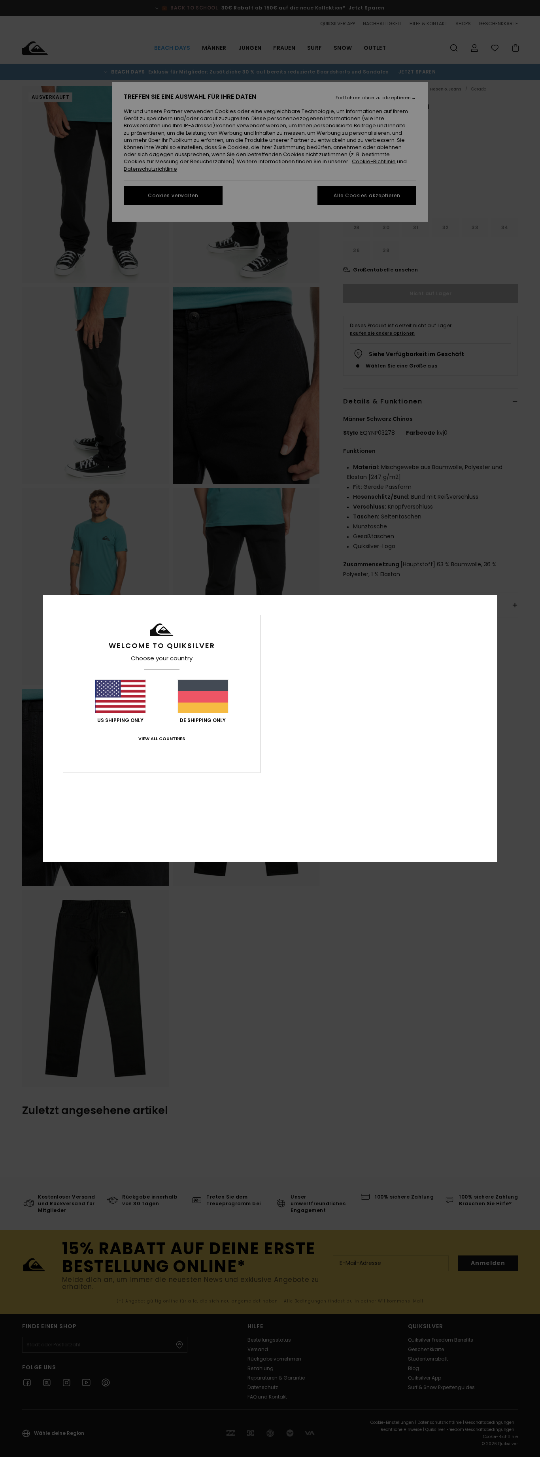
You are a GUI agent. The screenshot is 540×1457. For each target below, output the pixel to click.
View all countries (161, 738)
